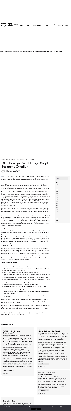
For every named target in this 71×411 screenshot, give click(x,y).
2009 (57, 216)
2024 (57, 189)
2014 (57, 205)
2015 (57, 203)
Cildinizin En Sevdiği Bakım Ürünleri (49, 331)
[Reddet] (69, 408)
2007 (57, 220)
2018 (57, 197)
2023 (57, 191)
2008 (57, 218)
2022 (57, 193)
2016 (57, 201)
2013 (57, 207)
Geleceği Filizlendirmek (45, 374)
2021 (57, 195)
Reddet (38, 408)
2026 (57, 184)
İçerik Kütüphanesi (20, 159)
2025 (57, 187)
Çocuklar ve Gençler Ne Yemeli (8, 159)
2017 (57, 199)
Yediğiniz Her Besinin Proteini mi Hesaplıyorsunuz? (12, 332)
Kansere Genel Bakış (9, 401)
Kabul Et (33, 408)
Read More (5, 373)
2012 (57, 209)
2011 (57, 211)
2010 (57, 214)
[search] (66, 178)
